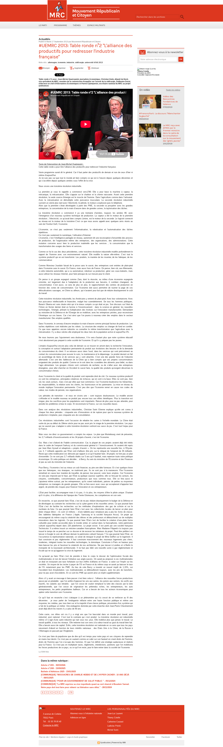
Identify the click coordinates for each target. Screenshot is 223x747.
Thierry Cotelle (113, 717)
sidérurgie (79, 62)
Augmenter (78, 68)
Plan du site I (44, 737)
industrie (70, 62)
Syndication (105, 743)
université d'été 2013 (94, 62)
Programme (60, 25)
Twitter (179, 737)
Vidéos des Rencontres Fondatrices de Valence (170, 100)
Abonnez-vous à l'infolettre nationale (86, 713)
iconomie (62, 62)
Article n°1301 (47, 665)
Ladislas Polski (114, 726)
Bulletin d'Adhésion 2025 (52, 671)
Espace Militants (96, 25)
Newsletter (150, 737)
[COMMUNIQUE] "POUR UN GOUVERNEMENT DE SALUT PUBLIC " (72, 681)
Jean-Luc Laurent (115, 713)
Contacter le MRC (51, 725)
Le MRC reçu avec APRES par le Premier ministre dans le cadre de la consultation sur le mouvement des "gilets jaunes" (172, 133)
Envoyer (46, 68)
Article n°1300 (47, 668)
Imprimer (62, 68)
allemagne (52, 62)
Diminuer (95, 68)
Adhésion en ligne (78, 717)
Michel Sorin (112, 730)
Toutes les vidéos (173, 90)
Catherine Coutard (115, 722)
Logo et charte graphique (77, 737)
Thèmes (77, 25)
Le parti (43, 25)
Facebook (166, 737)
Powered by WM (119, 743)
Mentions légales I (58, 737)
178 (70, 692)
